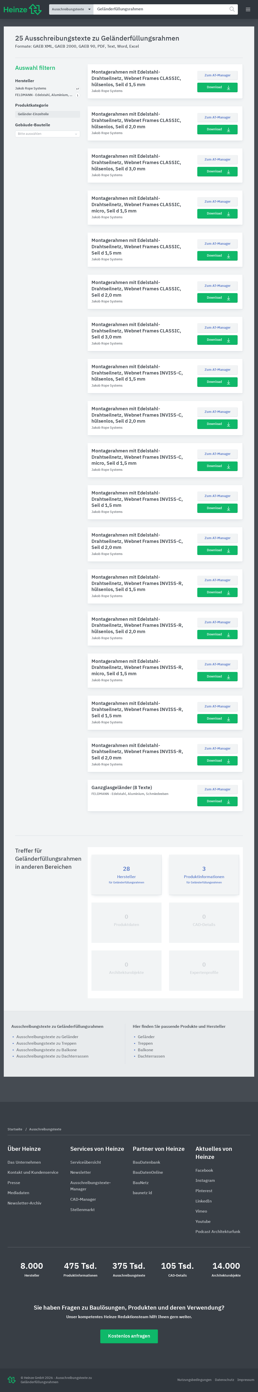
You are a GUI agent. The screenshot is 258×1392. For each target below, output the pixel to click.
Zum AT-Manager (218, 75)
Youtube (203, 1222)
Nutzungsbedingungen (194, 1380)
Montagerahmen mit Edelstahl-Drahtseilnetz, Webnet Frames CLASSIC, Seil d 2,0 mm (136, 288)
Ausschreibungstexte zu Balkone (46, 1050)
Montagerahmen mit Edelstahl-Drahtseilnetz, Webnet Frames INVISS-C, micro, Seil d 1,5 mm (137, 457)
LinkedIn (204, 1201)
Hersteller (24, 81)
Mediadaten (18, 1193)
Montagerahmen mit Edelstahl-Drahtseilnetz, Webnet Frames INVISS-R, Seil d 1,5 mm (137, 709)
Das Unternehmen (24, 1163)
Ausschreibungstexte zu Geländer (47, 1037)
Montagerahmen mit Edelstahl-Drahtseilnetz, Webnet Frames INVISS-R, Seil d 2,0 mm (137, 751)
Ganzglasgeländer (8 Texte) (121, 787)
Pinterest (204, 1191)
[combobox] (165, 9)
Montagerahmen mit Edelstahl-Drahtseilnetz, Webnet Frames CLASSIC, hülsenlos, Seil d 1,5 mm (136, 78)
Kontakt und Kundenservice (33, 1173)
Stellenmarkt (82, 1210)
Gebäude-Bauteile (32, 125)
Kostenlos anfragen (129, 1336)
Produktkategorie (31, 106)
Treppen (145, 1044)
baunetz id (142, 1193)
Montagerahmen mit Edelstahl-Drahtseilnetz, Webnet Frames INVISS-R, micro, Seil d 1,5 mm (137, 667)
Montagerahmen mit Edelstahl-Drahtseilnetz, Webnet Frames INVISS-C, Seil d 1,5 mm (137, 499)
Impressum (245, 1380)
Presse (14, 1183)
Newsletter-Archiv (24, 1203)
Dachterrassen (151, 1057)
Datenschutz (225, 1380)
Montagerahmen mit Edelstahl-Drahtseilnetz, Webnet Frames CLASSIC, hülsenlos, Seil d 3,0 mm (136, 162)
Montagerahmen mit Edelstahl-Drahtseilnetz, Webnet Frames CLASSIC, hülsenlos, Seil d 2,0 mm (136, 120)
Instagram (205, 1181)
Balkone (145, 1050)
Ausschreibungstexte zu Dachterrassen (52, 1057)
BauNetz (141, 1183)
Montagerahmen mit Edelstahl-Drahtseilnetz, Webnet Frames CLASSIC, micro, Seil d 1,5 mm (136, 204)
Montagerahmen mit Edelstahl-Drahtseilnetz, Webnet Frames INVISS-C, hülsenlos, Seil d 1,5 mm (137, 373)
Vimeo (201, 1212)
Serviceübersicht (85, 1163)
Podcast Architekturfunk (218, 1232)
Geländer (146, 1037)
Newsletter (80, 1173)
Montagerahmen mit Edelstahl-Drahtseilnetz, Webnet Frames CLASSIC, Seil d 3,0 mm (136, 330)
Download (214, 87)
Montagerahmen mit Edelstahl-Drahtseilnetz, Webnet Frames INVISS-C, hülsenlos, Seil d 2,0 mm (137, 415)
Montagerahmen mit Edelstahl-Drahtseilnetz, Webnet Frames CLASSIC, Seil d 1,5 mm (136, 246)
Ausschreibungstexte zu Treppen (46, 1044)
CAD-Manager (83, 1200)
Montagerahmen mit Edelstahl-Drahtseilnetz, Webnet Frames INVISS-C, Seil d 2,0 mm (137, 541)
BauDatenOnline (148, 1173)
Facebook (204, 1171)
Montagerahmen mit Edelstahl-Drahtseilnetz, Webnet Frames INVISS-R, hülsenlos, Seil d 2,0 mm (137, 625)
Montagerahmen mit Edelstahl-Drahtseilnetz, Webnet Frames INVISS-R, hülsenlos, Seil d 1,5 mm (137, 583)
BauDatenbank (146, 1163)
